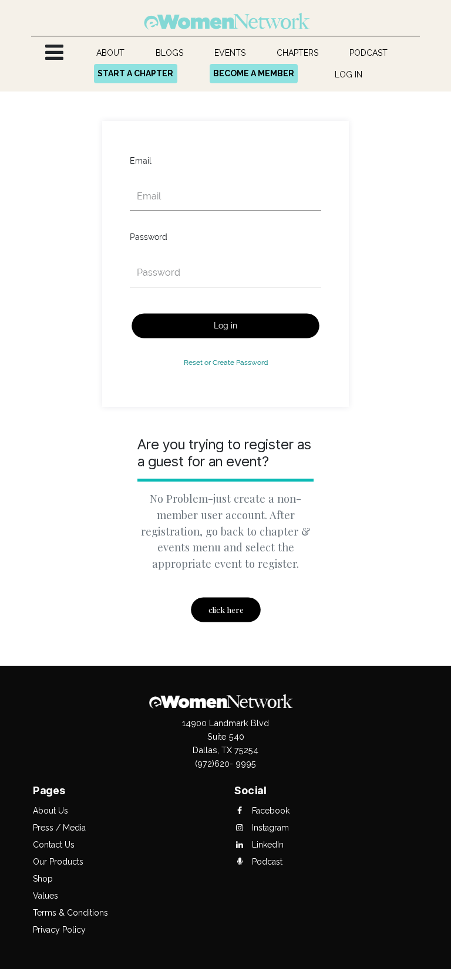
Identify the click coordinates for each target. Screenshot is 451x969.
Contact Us (54, 844)
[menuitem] (111, 53)
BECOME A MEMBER (253, 73)
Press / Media (59, 827)
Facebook (270, 810)
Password (148, 237)
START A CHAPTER (135, 73)
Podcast (266, 861)
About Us (50, 810)
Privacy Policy (59, 929)
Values (45, 895)
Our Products (58, 861)
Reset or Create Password (226, 362)
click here (225, 610)
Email (141, 160)
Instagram (269, 827)
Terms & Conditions (70, 912)
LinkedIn (267, 844)
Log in (225, 325)
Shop (43, 878)
